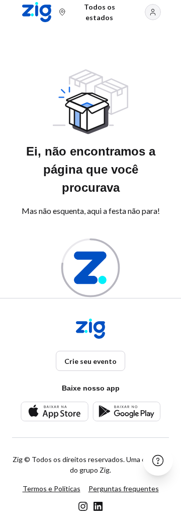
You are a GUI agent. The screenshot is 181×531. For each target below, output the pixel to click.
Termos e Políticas (51, 488)
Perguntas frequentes (123, 488)
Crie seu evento (90, 361)
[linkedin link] (98, 506)
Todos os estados (99, 12)
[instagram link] (82, 506)
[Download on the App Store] (54, 411)
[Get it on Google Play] (126, 411)
